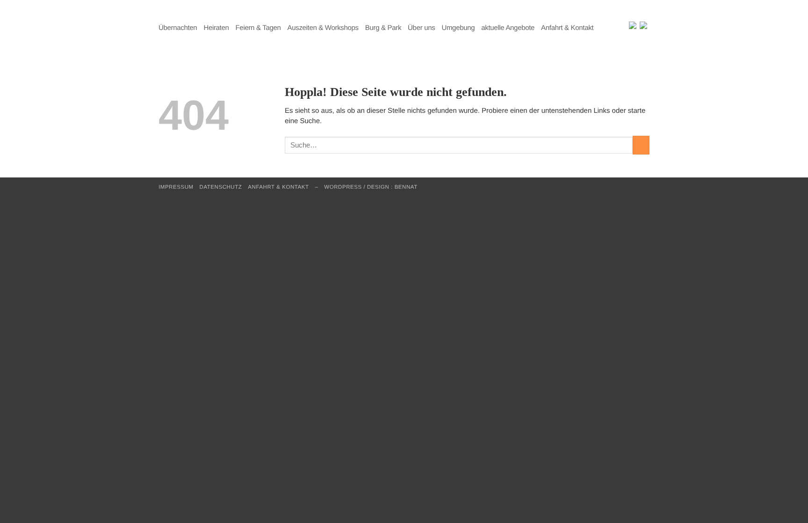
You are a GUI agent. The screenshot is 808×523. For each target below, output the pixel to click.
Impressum (176, 187)
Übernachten (178, 28)
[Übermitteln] (641, 145)
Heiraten (216, 28)
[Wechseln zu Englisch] (632, 26)
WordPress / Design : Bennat (370, 187)
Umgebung (458, 28)
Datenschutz (221, 187)
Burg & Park (383, 28)
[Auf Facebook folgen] (616, 28)
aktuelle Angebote (507, 28)
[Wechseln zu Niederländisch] (643, 26)
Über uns (421, 28)
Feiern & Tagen (258, 28)
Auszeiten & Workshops (323, 28)
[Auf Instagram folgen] (624, 28)
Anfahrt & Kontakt (567, 28)
